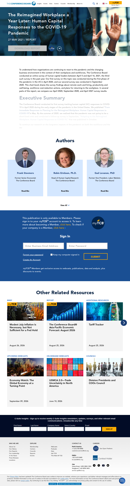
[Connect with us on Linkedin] (108, 465)
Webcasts (54, 447)
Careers (5, 46)
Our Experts (13, 451)
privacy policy (25, 481)
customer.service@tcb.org (80, 451)
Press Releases (13, 458)
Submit (95, 256)
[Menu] (4, 3)
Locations (12, 460)
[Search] (93, 3)
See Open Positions (106, 448)
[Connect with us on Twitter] (99, 465)
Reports (32, 453)
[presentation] (124, 323)
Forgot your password (33, 254)
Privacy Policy (14, 476)
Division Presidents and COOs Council (102, 382)
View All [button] (63, 205)
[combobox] (105, 3)
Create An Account (31, 260)
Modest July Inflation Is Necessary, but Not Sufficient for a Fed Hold (24, 327)
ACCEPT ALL (53, 484)
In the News (13, 456)
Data (4, 20)
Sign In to (10, 56)
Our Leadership (14, 453)
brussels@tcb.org (77, 459)
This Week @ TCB (9, 51)
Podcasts (54, 449)
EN (106, 3)
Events (5, 15)
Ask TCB (54, 453)
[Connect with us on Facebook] (94, 465)
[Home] (21, 4)
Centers (5, 25)
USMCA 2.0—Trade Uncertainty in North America (61, 383)
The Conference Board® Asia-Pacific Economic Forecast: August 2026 (63, 327)
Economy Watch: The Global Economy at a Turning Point (22, 383)
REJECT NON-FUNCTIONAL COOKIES (69, 484)
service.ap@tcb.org (78, 470)
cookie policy (64, 478)
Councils (5, 30)
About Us (6, 41)
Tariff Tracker (96, 324)
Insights (5, 9)
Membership (7, 35)
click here (65, 224)
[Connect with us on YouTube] (103, 465)
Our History (13, 449)
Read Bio (25, 191)
